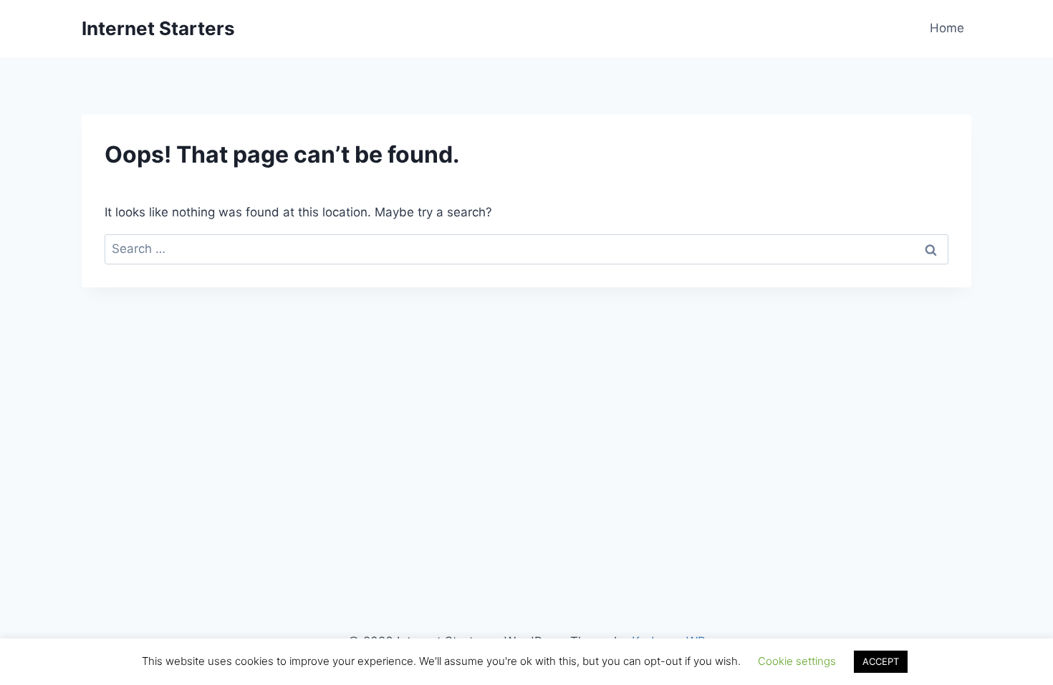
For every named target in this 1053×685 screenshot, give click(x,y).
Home (947, 28)
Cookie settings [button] (797, 661)
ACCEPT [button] (880, 661)
